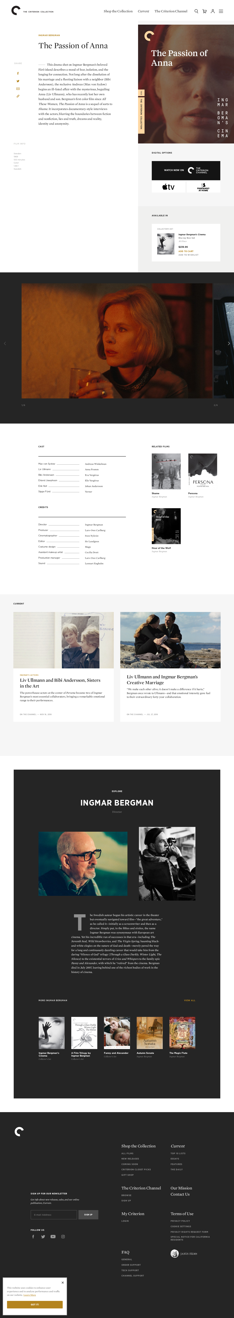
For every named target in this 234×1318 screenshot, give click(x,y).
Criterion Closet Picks (136, 1169)
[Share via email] (18, 89)
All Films (127, 1153)
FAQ (125, 1252)
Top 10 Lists (178, 1153)
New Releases (130, 1158)
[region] (35, 1296)
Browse (126, 1195)
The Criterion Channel (171, 11)
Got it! (35, 1304)
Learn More (29, 1294)
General (126, 1259)
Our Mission (181, 1188)
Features (176, 1164)
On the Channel (28, 714)
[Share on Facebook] (18, 74)
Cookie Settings (181, 1226)
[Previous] (5, 343)
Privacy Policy (180, 1221)
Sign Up (126, 1200)
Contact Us (180, 1194)
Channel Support (132, 1275)
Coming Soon (129, 1164)
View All (189, 1000)
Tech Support (130, 1270)
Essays (175, 1158)
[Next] (228, 343)
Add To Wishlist (188, 255)
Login (125, 1221)
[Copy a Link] (18, 96)
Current (143, 11)
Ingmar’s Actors (29, 675)
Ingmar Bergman (49, 35)
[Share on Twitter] (18, 81)
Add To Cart (186, 251)
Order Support (131, 1265)
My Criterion (132, 1213)
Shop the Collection (118, 11)
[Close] (62, 1282)
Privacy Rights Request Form (189, 1232)
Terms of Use (182, 1213)
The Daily (177, 1169)
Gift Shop (127, 1175)
